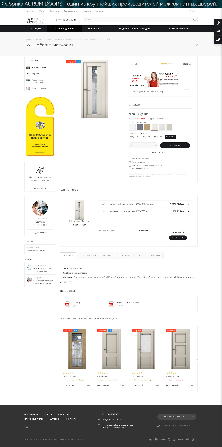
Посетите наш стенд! (36, 251)
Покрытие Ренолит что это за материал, (43, 269)
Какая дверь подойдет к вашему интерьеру (43, 282)
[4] (168, 64)
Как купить (123, 256)
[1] (162, 64)
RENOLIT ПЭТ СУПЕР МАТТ (128, 303)
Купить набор (178, 238)
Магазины (54, 419)
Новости (29, 241)
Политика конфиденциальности (176, 425)
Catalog (76, 303)
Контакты (71, 419)
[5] (170, 64)
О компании (31, 414)
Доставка (155, 256)
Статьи (28, 259)
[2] (164, 64)
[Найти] (194, 19)
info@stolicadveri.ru (111, 419)
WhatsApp (27, 427)
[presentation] (60, 359)
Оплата (140, 256)
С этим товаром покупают (105, 318)
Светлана (40, 222)
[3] (166, 64)
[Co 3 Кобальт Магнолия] (94, 89)
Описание (68, 256)
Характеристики (88, 256)
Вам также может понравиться (75, 318)
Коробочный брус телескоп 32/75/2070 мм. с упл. (132, 204)
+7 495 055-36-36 (67, 20)
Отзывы (107, 256)
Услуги (48, 414)
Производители (33, 419)
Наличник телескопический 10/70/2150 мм (129, 211)
